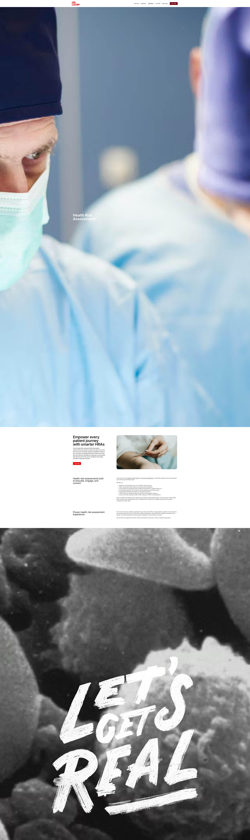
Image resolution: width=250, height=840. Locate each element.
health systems (135, 478)
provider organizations (147, 478)
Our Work (157, 3)
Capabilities (150, 3)
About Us (136, 3)
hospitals (129, 478)
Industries (143, 3)
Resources (165, 3)
